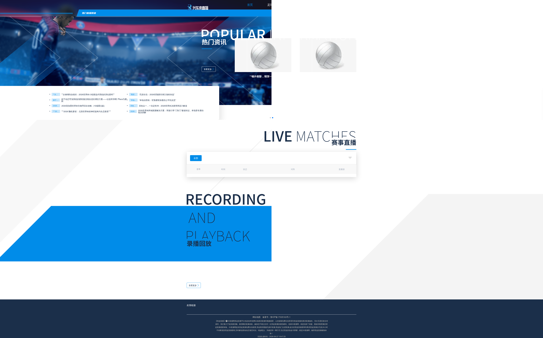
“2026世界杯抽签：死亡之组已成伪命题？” (134, 111)
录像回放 (350, 5)
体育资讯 (324, 5)
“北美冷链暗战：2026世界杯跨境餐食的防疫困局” (134, 100)
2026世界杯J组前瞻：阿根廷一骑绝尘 (134, 94)
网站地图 (256, 317)
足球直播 (273, 5)
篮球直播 (299, 5)
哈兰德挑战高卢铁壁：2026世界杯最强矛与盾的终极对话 (56, 94)
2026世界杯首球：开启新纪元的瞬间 (56, 111)
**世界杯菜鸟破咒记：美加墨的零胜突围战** (134, 105)
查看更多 (208, 69)
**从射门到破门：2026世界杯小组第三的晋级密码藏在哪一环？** (56, 105)
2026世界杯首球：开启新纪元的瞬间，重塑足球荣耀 (85, 111)
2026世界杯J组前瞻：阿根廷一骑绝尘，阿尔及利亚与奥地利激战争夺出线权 (171, 94)
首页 (250, 5)
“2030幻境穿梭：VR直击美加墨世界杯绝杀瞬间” (56, 100)
